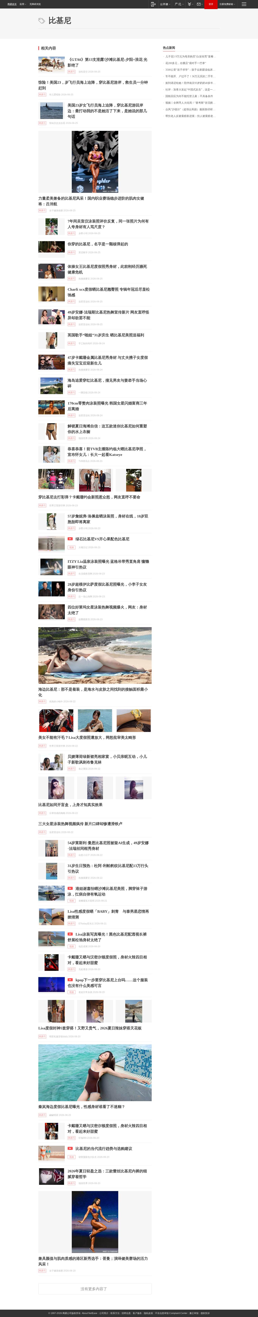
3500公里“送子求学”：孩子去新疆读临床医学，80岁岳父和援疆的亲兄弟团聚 (192, 69)
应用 (22, 4)
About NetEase (89, 1313)
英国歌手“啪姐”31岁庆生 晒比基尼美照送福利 (106, 335)
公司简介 (103, 1313)
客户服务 (137, 1313)
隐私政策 (148, 1313)
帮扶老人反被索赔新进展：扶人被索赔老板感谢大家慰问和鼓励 (192, 116)
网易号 (71, 71)
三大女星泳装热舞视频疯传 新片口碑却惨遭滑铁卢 (80, 824)
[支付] (190, 4)
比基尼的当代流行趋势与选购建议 (104, 1148)
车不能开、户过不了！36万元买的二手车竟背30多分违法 (192, 76)
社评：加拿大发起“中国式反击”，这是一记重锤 (192, 89)
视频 (71, 547)
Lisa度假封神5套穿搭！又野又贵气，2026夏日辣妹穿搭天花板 (90, 1028)
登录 (211, 4)
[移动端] (153, 4)
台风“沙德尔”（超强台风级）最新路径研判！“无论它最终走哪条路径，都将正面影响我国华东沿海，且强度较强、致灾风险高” (192, 109)
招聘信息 (126, 1313)
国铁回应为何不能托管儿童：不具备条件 (189, 96)
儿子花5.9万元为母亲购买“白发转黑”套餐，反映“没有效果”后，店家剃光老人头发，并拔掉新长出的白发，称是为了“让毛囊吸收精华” (192, 56)
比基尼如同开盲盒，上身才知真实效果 (70, 805)
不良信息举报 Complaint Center (171, 1313)
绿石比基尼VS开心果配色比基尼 (102, 539)
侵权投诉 (205, 1313)
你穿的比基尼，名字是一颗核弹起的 (98, 244)
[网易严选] (178, 4)
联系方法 (115, 1313)
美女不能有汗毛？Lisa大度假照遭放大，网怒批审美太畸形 (87, 737)
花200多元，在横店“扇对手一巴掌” (185, 63)
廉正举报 (194, 1313)
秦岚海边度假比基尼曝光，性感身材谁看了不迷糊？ (81, 1107)
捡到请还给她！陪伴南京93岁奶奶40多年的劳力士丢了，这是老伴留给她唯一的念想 (192, 83)
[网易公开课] (165, 4)
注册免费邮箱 (226, 4)
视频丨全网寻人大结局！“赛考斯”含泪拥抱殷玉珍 (192, 102)
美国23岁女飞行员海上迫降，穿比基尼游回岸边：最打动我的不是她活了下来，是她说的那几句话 (107, 111)
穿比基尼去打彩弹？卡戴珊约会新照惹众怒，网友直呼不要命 (89, 497)
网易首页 (12, 4)
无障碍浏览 (35, 4)
